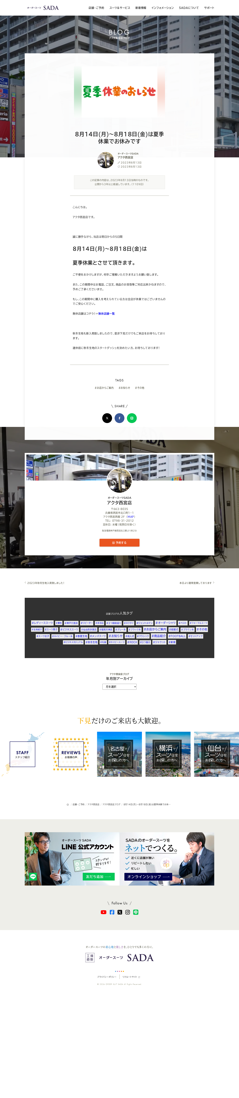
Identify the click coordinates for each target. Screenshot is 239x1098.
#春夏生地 (81, 636)
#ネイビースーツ (116, 642)
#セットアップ (195, 636)
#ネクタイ (129, 623)
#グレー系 (120, 629)
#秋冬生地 (91, 642)
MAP (131, 517)
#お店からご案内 (104, 388)
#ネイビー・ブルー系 (62, 636)
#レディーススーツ (42, 623)
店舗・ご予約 (96, 8)
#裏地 (59, 623)
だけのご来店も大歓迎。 (119, 720)
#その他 (139, 388)
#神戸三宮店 (71, 623)
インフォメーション (163, 8)
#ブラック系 (135, 629)
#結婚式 (173, 629)
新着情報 (140, 8)
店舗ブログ (111, 614)
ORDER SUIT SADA (114, 984)
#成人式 (129, 636)
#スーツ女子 (42, 636)
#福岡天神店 (106, 629)
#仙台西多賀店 (89, 629)
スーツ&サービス (119, 8)
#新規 (172, 642)
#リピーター (87, 623)
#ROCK (132, 642)
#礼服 (103, 642)
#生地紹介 (37, 629)
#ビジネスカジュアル (73, 642)
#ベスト (183, 623)
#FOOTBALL (177, 636)
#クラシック (143, 636)
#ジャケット (159, 642)
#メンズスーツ (98, 636)
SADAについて (189, 8)
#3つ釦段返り (113, 623)
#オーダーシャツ (165, 623)
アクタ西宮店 (119, 501)
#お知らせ (124, 388)
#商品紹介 (159, 636)
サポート (209, 8)
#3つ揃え (145, 642)
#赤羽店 (99, 623)
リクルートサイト (130, 977)
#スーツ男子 (51, 629)
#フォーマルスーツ (198, 623)
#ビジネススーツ (69, 629)
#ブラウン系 (187, 629)
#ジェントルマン (144, 623)
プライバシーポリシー (107, 977)
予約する (121, 542)
